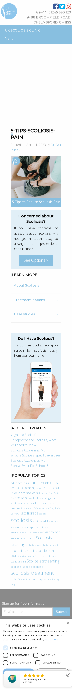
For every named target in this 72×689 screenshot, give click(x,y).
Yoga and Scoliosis (24, 435)
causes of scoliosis (44, 488)
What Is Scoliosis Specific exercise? (35, 455)
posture (15, 508)
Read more (52, 639)
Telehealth (23, 579)
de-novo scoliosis (26, 493)
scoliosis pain (18, 561)
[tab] (36, 286)
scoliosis (21, 520)
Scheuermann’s (28, 508)
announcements (44, 482)
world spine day (51, 579)
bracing (30, 488)
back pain (19, 488)
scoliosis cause (33, 545)
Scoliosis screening (43, 561)
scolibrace (29, 512)
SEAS (14, 579)
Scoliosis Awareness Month (30, 450)
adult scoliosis (20, 483)
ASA (12, 488)
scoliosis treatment (32, 572)
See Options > (36, 260)
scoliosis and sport (25, 527)
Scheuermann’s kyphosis (48, 508)
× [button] (67, 623)
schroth (15, 513)
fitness (28, 498)
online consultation (48, 503)
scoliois (42, 513)
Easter (57, 493)
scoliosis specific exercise (27, 567)
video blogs (36, 579)
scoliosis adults (41, 521)
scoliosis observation (29, 556)
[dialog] (36, 654)
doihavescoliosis (46, 493)
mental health (29, 503)
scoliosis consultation (50, 545)
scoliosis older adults (48, 556)
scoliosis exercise (24, 550)
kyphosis (38, 498)
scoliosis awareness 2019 (36, 532)
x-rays (13, 584)
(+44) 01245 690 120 (54, 12)
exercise (17, 497)
